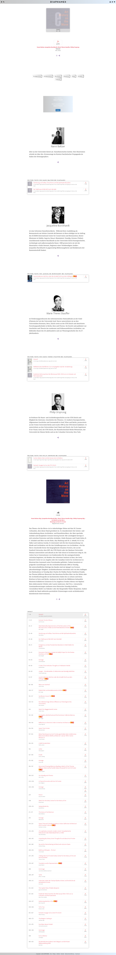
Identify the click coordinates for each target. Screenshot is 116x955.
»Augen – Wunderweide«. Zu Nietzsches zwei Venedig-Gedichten (57, 671)
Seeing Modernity (44, 806)
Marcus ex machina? (44, 684)
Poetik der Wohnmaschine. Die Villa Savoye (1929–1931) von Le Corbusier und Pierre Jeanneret (54, 375)
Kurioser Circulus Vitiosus (45, 620)
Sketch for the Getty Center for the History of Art (52, 800)
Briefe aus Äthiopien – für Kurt (47, 850)
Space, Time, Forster (44, 728)
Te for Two (42, 907)
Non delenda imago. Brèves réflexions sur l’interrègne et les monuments (55, 703)
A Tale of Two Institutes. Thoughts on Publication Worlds (54, 665)
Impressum (77, 953)
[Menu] (1, 2)
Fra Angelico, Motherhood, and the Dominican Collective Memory (57, 715)
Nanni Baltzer (40, 47)
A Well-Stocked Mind (44, 743)
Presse (54, 953)
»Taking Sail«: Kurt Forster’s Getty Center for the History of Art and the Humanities (57, 857)
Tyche (40, 875)
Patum (40, 795)
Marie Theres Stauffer (64, 47)
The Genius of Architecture (46, 812)
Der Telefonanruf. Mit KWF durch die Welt (44, 189)
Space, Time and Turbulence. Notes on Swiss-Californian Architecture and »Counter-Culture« (58, 824)
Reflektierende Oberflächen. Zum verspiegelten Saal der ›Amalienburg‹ (53, 367)
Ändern (58, 110)
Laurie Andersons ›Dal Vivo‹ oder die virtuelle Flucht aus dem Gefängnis (53, 276)
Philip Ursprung (74, 47)
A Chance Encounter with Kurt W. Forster (50, 781)
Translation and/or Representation (48, 863)
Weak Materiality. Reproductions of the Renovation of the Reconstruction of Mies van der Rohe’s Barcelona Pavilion (55, 627)
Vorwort (35, 359)
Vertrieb (58, 953)
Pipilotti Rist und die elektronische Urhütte (50, 690)
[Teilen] (59, 55)
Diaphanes (58, 2)
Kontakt (62, 953)
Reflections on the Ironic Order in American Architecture (54, 722)
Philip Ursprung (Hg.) (79, 518)
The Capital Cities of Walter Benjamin (49, 888)
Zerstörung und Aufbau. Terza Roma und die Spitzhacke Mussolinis (51, 183)
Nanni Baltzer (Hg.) (36, 518)
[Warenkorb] (114, 2)
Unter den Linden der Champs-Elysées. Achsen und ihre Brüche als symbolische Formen (57, 881)
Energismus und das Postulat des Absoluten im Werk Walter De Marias (56, 646)
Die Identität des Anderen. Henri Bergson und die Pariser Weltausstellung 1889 (54, 942)
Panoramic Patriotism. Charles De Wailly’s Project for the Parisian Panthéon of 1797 (56, 653)
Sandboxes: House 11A (45, 696)
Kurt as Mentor (43, 936)
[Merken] (57, 55)
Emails (40, 755)
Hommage (42, 869)
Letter (40, 749)
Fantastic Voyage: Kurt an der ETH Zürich (44, 465)
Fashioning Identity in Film (46, 901)
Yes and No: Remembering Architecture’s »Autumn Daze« (54, 844)
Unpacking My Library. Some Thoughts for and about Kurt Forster (57, 838)
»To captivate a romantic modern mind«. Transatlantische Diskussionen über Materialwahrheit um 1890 (55, 832)
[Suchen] (3, 2)
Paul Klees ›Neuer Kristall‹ (46, 924)
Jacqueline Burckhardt (51, 47)
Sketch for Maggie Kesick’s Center (48, 709)
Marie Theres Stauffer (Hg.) (65, 518)
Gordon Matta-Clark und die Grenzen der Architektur (48, 458)
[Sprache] (112, 2)
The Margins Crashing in (45, 918)
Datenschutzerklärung (69, 953)
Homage (41, 660)
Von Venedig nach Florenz (46, 775)
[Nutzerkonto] (110, 2)
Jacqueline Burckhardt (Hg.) (49, 518)
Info (51, 953)
